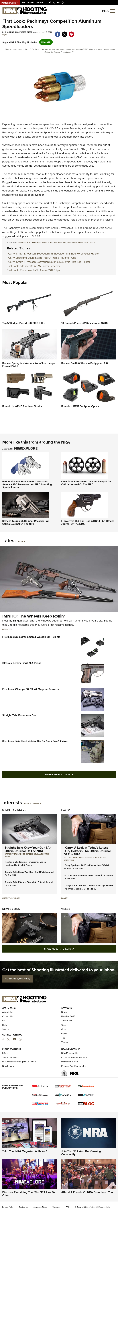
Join (23, 2)
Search (5, 1029)
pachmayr (23, 242)
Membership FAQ (69, 1061)
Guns (63, 1029)
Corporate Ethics (40, 1207)
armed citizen (26, 854)
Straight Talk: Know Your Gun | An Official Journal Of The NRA (28, 849)
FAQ (4, 1020)
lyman (92, 242)
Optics (64, 1033)
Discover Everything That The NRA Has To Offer (28, 1193)
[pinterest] (71, 33)
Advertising (7, 1012)
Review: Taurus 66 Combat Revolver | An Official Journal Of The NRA (25, 522)
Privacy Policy (8, 1207)
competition (45, 242)
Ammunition (67, 1020)
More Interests (31, 803)
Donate (39, 2)
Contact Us (7, 1016)
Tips (10, 629)
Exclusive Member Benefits (74, 1057)
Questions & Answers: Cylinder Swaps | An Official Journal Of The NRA (86, 483)
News (5, 629)
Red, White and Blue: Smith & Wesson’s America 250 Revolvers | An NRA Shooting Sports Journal (27, 484)
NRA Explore (8, 1065)
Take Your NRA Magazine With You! (24, 1151)
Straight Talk (11, 854)
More (20, 541)
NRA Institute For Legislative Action (19, 1061)
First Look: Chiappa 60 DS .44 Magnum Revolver (30, 689)
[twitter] (64, 33)
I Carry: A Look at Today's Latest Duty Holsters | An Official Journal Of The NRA (87, 850)
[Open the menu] (112, 10)
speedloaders (60, 242)
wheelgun (83, 242)
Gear (4, 35)
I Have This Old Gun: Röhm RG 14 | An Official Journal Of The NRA (87, 522)
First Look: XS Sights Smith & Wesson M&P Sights (31, 637)
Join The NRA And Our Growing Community (81, 1152)
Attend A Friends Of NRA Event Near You (87, 1192)
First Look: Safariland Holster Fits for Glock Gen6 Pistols (35, 741)
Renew (31, 2)
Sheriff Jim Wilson (14, 810)
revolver (72, 242)
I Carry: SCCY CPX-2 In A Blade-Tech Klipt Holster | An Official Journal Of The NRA (88, 887)
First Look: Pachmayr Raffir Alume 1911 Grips (33, 270)
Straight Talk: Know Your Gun (19, 715)
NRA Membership (69, 1053)
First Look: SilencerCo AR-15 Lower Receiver (33, 266)
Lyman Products (70, 128)
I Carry (66, 810)
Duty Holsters (71, 857)
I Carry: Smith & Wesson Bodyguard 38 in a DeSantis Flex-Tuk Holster (48, 262)
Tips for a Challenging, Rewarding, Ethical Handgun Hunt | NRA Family (25, 863)
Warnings (56, 1207)
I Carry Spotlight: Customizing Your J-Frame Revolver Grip (41, 258)
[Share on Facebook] (57, 33)
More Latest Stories (71, 774)
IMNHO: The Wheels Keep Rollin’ (33, 616)
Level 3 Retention (88, 857)
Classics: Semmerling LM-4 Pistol (21, 663)
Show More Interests (75, 948)
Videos (65, 909)
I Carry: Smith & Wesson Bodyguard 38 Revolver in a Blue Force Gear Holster (53, 253)
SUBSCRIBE (17, 978)
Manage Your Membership (73, 1065)
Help (4, 1024)
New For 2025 (11, 909)
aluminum (34, 242)
